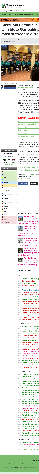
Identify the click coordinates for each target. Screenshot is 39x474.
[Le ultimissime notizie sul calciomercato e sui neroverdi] (13, 6)
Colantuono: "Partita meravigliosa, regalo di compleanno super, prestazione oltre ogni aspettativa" (28, 231)
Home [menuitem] (4, 15)
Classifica (5, 168)
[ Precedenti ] (9, 164)
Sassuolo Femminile (29, 174)
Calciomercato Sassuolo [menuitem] (24, 15)
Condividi (24, 183)
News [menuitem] (11, 15)
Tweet (35, 183)
